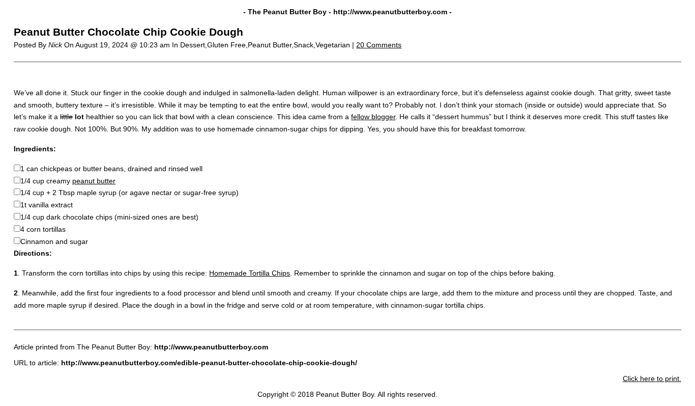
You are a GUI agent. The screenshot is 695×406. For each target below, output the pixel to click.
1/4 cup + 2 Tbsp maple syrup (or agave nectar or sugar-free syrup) (129, 192)
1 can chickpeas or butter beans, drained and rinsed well (111, 169)
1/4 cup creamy (67, 181)
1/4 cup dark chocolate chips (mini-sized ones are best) (109, 217)
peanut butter (93, 181)
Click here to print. (652, 378)
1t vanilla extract (46, 205)
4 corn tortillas (43, 229)
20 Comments (378, 45)
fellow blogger (373, 117)
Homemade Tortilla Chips (249, 273)
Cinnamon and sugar (54, 241)
